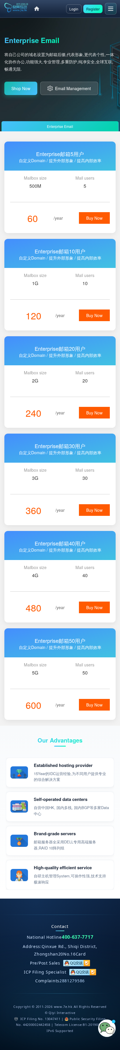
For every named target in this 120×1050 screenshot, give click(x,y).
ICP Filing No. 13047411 (40, 1019)
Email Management (73, 88)
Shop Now (20, 88)
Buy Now (94, 218)
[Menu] (111, 9)
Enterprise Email (60, 126)
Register (93, 8)
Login (73, 8)
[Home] (36, 8)
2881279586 (72, 980)
